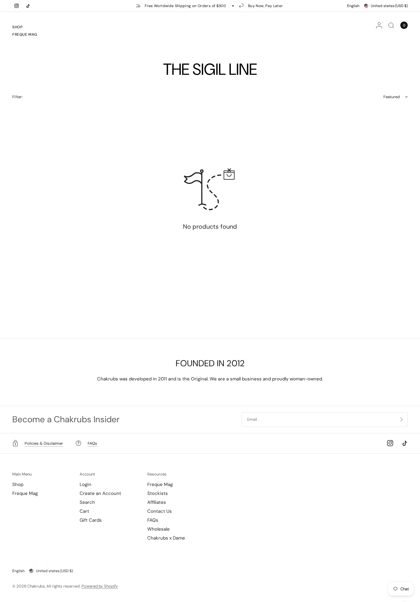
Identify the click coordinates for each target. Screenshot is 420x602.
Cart (84, 511)
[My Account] (379, 25)
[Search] (391, 25)
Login (85, 484)
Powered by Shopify (99, 586)
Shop (17, 27)
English (353, 5)
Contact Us (159, 511)
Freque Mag (24, 34)
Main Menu (22, 474)
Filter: (17, 96)
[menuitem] (24, 28)
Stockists (157, 493)
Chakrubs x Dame (166, 538)
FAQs (152, 520)
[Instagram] (16, 6)
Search (87, 502)
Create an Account (100, 493)
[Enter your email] (401, 419)
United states (389, 5)
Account (87, 474)
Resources (157, 474)
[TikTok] (28, 6)
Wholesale (158, 529)
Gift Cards (91, 520)
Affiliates (156, 502)
